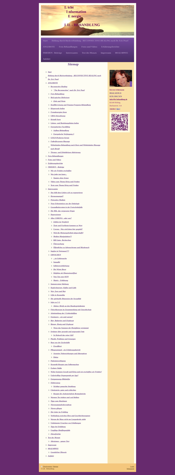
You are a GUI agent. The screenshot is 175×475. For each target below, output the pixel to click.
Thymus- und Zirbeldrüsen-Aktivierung (66, 152)
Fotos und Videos (54, 160)
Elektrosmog (55, 383)
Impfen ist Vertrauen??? (60, 251)
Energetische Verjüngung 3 (63, 134)
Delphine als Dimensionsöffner (65, 273)
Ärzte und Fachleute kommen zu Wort (67, 225)
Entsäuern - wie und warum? (62, 317)
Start (50, 72)
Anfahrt (51, 456)
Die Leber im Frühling (59, 412)
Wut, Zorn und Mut (58, 291)
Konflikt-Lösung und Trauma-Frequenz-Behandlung (71, 105)
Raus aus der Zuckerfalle (60, 343)
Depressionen (56, 215)
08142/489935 (53, 449)
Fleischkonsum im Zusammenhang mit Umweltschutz (71, 310)
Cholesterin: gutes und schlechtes (63, 390)
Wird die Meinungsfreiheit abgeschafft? (68, 233)
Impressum (52, 445)
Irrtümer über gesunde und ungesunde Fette (67, 332)
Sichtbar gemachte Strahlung (64, 386)
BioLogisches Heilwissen (60, 98)
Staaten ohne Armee (61, 178)
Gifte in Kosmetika (58, 295)
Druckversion (47, 466)
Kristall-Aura (56, 119)
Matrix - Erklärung (60, 280)
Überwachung (58, 244)
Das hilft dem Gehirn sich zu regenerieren (67, 193)
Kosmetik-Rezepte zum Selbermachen (65, 364)
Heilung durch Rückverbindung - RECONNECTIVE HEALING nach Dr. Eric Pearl (74, 77)
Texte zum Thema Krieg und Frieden (65, 185)
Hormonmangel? (57, 196)
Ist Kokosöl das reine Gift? (63, 335)
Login (132, 466)
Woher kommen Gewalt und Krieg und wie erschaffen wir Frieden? (76, 372)
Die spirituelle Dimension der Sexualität (66, 299)
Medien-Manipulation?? (62, 236)
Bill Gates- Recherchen (62, 240)
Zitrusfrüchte (56, 434)
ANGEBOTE (53, 83)
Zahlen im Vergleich (61, 222)
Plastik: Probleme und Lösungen (63, 339)
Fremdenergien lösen (59, 112)
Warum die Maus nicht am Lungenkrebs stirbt (68, 419)
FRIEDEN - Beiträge (56, 167)
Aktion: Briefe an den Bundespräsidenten (69, 306)
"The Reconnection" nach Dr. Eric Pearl (69, 90)
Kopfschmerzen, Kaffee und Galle (63, 288)
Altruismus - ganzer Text (60, 441)
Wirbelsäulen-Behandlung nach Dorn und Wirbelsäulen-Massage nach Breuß (75, 147)
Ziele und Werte (59, 101)
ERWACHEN (56, 255)
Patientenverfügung (58, 361)
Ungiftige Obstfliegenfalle (60, 430)
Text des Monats (54, 438)
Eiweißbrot (57, 346)
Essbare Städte (56, 368)
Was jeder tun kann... (59, 174)
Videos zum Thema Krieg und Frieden (65, 182)
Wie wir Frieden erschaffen (61, 171)
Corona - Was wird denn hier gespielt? (68, 229)
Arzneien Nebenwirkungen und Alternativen (70, 353)
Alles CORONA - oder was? (61, 218)
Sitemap (55, 466)
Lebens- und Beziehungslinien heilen (65, 123)
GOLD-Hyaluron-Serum (60, 138)
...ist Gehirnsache (60, 258)
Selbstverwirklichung (61, 266)
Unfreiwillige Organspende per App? (64, 375)
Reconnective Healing (59, 87)
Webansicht (130, 469)
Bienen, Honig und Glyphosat (62, 324)
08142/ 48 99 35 (115, 93)
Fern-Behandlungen (55, 156)
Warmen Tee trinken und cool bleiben (65, 397)
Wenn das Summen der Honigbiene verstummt (71, 328)
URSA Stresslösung (58, 116)
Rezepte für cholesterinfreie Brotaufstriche (69, 394)
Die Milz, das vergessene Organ (63, 211)
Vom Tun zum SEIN (61, 277)
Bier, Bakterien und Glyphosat (62, 321)
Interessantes (53, 189)
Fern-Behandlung (57, 94)
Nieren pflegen (56, 408)
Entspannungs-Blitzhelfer (60, 379)
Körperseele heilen (58, 108)
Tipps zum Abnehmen (59, 401)
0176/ (112, 96)
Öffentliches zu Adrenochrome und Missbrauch (71, 247)
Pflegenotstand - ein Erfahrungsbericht (65, 350)
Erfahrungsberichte (55, 163)
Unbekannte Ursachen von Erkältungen (66, 423)
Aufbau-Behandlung (61, 130)
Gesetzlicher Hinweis (59, 452)
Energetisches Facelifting (60, 127)
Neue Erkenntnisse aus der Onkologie (65, 204)
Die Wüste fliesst (59, 269)
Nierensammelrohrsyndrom (61, 405)
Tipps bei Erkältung (58, 427)
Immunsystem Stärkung (60, 284)
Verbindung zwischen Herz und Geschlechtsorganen (70, 416)
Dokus (55, 357)
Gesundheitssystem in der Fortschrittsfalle (67, 207)
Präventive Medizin (58, 200)
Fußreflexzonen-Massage (60, 141)
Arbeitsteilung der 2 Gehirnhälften (64, 313)
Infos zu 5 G (55, 302)
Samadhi (56, 262)
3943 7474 (118, 96)
